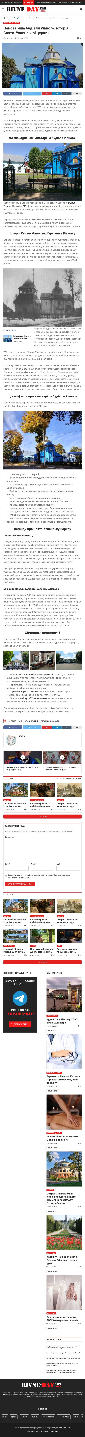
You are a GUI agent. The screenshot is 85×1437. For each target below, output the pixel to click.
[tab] (58, 779)
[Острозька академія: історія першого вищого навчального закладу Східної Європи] (15, 790)
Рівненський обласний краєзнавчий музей (31, 674)
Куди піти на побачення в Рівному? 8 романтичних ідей (61, 1260)
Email (34, 864)
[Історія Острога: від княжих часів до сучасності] (69, 790)
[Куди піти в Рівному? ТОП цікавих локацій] (64, 994)
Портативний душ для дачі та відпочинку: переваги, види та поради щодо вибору (41, 950)
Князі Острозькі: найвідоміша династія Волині (41, 805)
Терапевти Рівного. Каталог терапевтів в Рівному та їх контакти (63, 1079)
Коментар (10, 837)
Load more (42, 816)
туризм (18, 1417)
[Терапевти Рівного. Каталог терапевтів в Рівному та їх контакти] (64, 1051)
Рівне (59, 1417)
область (7, 1417)
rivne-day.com (8, 1394)
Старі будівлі (31, 721)
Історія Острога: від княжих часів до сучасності (67, 805)
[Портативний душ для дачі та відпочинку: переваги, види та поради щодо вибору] (42, 936)
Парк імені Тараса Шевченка (24, 691)
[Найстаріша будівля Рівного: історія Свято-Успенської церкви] (7, 338)
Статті (9, 18)
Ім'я (7, 864)
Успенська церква (50, 721)
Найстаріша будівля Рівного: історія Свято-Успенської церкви (22, 337)
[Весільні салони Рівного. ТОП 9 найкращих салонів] (64, 1292)
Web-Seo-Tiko (64, 1428)
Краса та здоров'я (54, 1072)
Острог (7, 800)
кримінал (69, 1417)
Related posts (58, 779)
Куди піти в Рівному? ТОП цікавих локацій (62, 1021)
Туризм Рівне (9, 946)
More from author (73, 779)
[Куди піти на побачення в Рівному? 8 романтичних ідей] (64, 1232)
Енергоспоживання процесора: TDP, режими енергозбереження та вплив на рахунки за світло (69, 950)
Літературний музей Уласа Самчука (28, 698)
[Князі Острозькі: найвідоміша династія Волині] (42, 790)
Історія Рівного (19, 18)
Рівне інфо (51, 1253)
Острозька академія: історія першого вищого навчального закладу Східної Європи (14, 805)
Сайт (58, 864)
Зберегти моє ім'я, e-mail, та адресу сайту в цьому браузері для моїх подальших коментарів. (39, 876)
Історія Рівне (15, 721)
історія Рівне (46, 1417)
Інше (33, 946)
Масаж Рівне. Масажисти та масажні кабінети (63, 1138)
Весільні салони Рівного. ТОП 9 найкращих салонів (62, 1319)
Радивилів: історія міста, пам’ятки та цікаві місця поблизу (14, 950)
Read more (52, 1031)
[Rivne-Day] (27, 9)
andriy (21, 736)
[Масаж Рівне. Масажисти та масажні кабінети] (64, 1112)
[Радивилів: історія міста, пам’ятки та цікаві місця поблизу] (15, 936)
